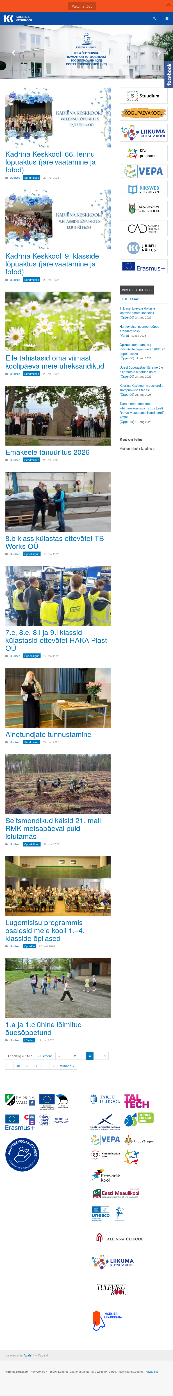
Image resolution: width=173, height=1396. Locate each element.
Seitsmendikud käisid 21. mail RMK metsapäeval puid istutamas (53, 828)
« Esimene (45, 1056)
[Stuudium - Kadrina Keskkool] (144, 96)
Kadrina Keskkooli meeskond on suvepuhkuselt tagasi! (142, 387)
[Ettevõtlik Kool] (105, 1175)
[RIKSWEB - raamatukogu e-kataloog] (144, 189)
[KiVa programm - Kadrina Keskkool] (144, 153)
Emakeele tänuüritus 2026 (47, 451)
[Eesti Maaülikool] (116, 1193)
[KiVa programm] (139, 1157)
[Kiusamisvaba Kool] (105, 1155)
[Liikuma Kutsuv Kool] (113, 1262)
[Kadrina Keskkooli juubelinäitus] (144, 248)
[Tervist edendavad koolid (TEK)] (139, 1119)
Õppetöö (127, 317)
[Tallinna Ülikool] (120, 1238)
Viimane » (67, 1066)
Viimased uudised (137, 290)
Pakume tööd (82, 6)
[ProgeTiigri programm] (139, 1140)
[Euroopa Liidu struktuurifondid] (53, 1102)
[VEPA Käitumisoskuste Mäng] (105, 1140)
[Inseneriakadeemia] (107, 1320)
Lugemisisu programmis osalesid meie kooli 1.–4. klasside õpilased (45, 930)
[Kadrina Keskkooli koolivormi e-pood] (144, 209)
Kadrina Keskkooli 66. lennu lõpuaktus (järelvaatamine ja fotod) (50, 161)
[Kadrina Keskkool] (18, 18)
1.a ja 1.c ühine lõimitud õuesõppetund (43, 1028)
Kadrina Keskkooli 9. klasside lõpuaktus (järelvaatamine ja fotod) (52, 263)
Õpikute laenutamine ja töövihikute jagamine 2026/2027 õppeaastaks (142, 349)
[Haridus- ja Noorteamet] (53, 1121)
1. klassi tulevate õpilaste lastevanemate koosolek (137, 310)
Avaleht (29, 1355)
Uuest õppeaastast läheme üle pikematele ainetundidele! (141, 369)
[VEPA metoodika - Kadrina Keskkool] (144, 171)
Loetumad (130, 299)
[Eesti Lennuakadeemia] (105, 1121)
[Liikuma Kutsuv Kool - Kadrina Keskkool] (144, 133)
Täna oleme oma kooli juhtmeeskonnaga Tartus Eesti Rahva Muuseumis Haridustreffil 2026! (142, 410)
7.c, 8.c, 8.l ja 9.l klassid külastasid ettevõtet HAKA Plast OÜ (56, 640)
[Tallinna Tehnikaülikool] (139, 1101)
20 (27, 1066)
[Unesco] (108, 1213)
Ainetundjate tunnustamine (48, 734)
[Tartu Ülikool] (105, 1099)
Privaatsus (152, 1371)
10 (18, 1066)
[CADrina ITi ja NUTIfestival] (144, 228)
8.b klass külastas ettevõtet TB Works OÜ (54, 542)
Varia (124, 335)
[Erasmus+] (144, 266)
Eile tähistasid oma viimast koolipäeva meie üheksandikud (54, 361)
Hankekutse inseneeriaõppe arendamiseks (139, 328)
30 (37, 1066)
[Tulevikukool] (112, 1290)
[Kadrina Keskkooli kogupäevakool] (144, 114)
